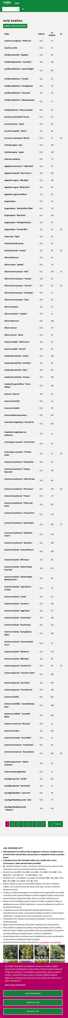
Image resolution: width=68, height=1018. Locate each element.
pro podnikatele (55, 942)
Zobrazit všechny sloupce (15, 26)
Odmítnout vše (32, 1002)
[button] (10, 946)
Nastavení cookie (33, 993)
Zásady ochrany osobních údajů (15, 985)
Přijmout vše (33, 1011)
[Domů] (7, 3)
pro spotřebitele (44, 942)
